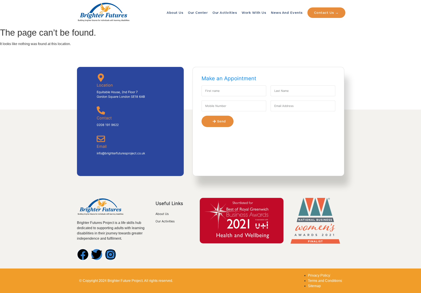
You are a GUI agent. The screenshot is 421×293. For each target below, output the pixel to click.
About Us (175, 12)
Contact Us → (326, 12)
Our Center (198, 12)
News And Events (287, 12)
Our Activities (224, 12)
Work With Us (254, 12)
